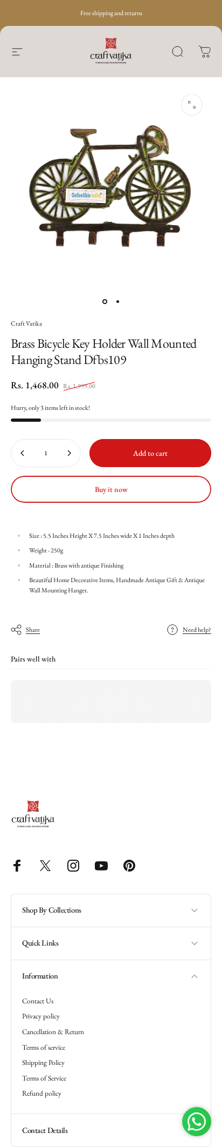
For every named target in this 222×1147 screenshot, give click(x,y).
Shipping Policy (43, 1062)
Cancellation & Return (53, 1032)
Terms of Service (44, 1078)
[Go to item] (104, 301)
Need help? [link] (197, 630)
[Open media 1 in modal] (192, 105)
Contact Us (37, 1001)
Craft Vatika (26, 323)
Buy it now (111, 489)
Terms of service (43, 1047)
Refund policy (41, 1093)
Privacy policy (41, 1016)
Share (33, 629)
